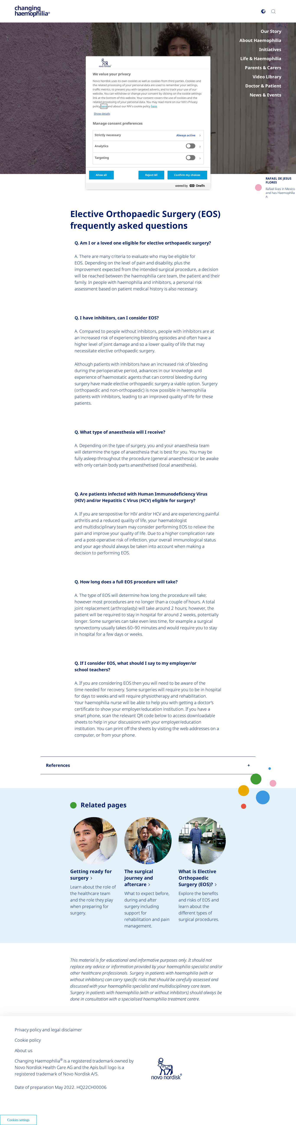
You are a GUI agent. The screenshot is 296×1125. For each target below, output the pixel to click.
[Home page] (32, 11)
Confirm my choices (187, 175)
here (104, 106)
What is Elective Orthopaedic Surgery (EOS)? (202, 873)
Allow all (101, 175)
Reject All (151, 175)
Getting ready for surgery (93, 873)
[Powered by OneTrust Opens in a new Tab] (191, 186)
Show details (102, 114)
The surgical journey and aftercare (148, 873)
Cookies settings (18, 1120)
